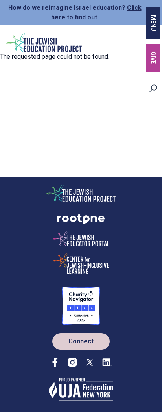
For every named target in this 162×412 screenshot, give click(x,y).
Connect (81, 341)
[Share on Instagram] (72, 362)
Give (153, 58)
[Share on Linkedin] (107, 362)
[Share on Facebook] (55, 362)
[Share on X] (89, 362)
